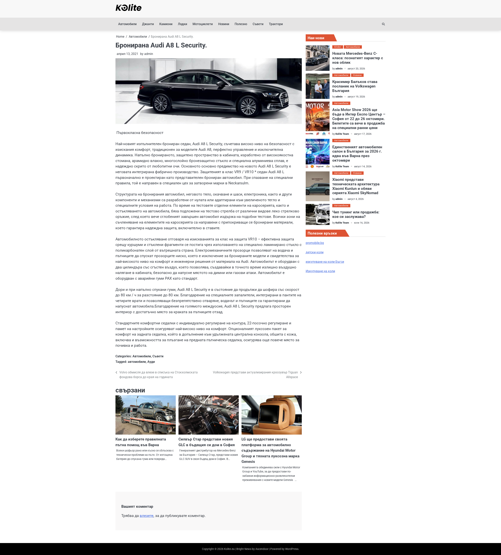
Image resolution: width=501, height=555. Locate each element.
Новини (223, 24)
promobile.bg (315, 243)
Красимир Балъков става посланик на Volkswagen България (354, 86)
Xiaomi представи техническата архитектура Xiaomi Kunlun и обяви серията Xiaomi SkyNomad (355, 186)
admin (148, 54)
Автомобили (127, 24)
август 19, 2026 (356, 96)
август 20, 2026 (356, 68)
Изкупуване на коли (320, 271)
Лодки (182, 24)
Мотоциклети (203, 24)
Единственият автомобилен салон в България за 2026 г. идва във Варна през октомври (357, 154)
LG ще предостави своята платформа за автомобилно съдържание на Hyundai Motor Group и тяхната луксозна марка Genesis (270, 450)
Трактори (276, 24)
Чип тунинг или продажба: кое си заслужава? (355, 214)
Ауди (151, 362)
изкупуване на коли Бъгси (325, 262)
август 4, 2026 (356, 198)
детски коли (314, 252)
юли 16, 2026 (361, 222)
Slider (337, 47)
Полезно (241, 24)
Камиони (165, 24)
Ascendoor (262, 548)
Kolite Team (342, 133)
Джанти (148, 24)
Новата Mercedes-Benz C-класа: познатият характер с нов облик (357, 58)
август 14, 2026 (362, 166)
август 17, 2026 (362, 133)
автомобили (137, 362)
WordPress (291, 548)
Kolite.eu (229, 548)
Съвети (258, 24)
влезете (146, 515)
